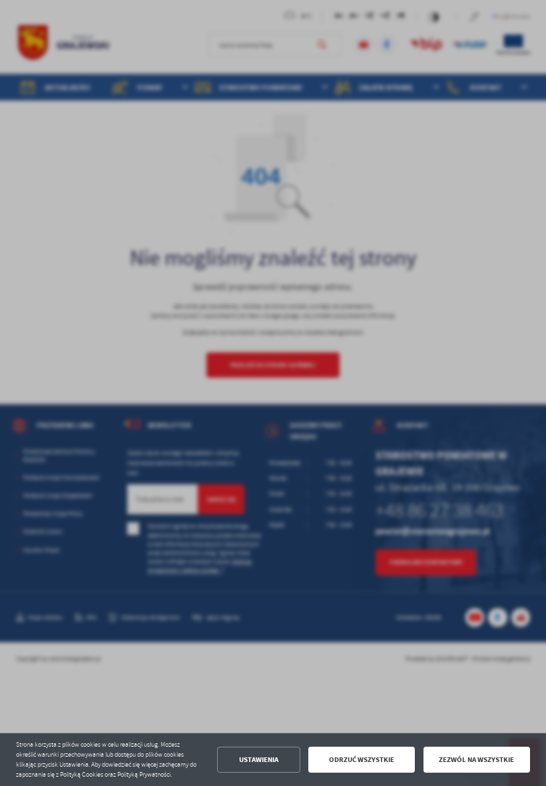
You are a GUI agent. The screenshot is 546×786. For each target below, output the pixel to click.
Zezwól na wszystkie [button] (476, 760)
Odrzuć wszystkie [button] (361, 760)
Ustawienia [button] (258, 760)
